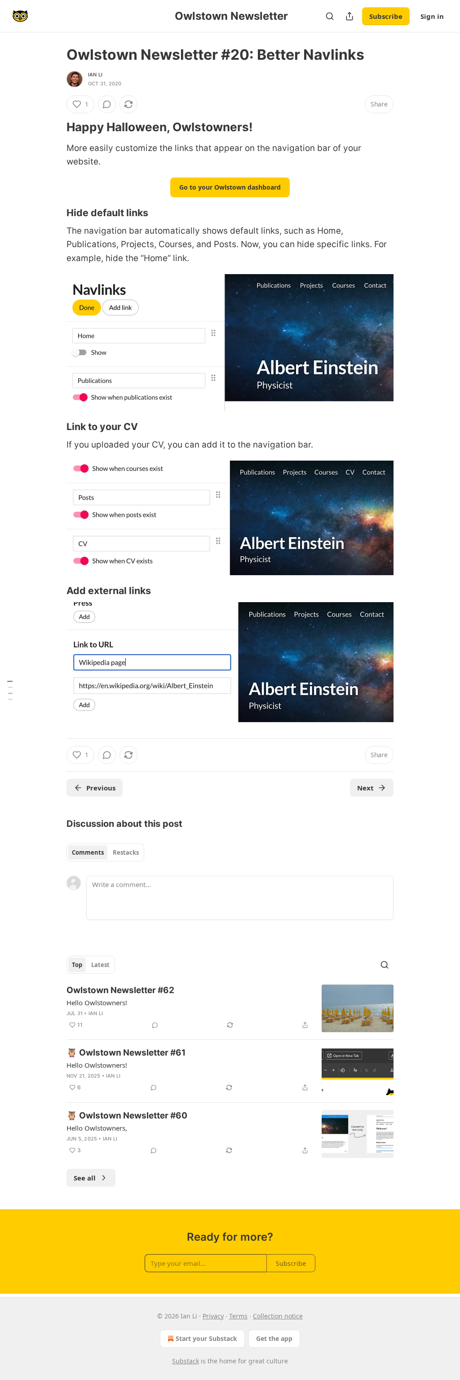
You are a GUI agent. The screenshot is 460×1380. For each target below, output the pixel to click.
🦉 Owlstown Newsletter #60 (126, 1115)
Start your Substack (206, 1338)
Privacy (213, 1316)
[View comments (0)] (107, 104)
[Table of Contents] (10, 690)
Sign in (432, 16)
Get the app (274, 1338)
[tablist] (105, 852)
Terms (238, 1316)
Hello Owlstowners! (96, 1002)
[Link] (54, 127)
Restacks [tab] (126, 852)
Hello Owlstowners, (96, 1127)
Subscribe (385, 16)
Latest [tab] (100, 965)
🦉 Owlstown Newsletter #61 (126, 1052)
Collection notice (278, 1316)
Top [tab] (77, 965)
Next (365, 787)
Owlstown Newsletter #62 (120, 990)
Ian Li (95, 74)
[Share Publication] (349, 16)
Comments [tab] (88, 852)
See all (85, 1177)
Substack (185, 1361)
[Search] (330, 16)
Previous (100, 787)
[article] (230, 1008)
